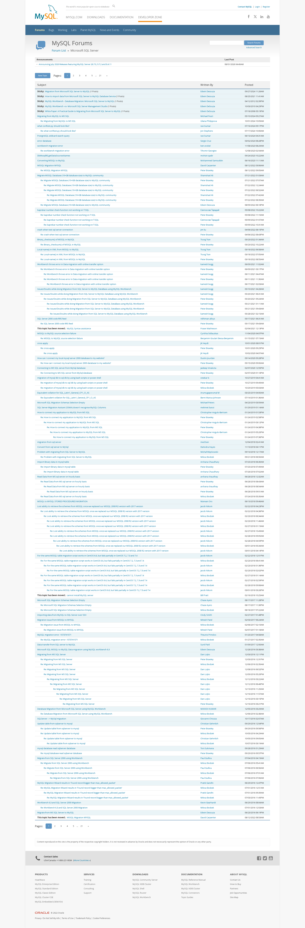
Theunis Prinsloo (208, 634)
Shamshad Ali (206, 175)
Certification (89, 884)
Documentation (121, 17)
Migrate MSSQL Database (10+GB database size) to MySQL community (70, 175)
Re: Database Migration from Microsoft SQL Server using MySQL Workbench (76, 713)
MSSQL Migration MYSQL (49, 165)
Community (129, 30)
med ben (204, 442)
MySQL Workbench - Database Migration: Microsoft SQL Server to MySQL (79, 101)
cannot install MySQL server (80, 595)
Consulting (89, 888)
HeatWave (40, 880)
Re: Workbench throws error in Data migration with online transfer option (75, 269)
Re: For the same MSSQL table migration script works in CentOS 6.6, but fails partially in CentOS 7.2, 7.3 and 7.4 (92, 560)
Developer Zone (150, 17)
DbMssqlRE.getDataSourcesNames (53, 155)
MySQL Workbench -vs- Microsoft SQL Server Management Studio (76, 106)
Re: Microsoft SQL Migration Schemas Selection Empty (66, 605)
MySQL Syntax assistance (79, 328)
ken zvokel (205, 145)
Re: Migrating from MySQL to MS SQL (58, 121)
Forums (40, 30)
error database (44, 141)
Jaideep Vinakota (208, 368)
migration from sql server (49, 442)
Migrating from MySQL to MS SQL (53, 116)
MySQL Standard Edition (46, 888)
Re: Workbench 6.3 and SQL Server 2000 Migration (64, 807)
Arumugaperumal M (210, 392)
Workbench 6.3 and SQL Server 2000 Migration (59, 802)
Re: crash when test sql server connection (60, 234)
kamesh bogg (206, 264)
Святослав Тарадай (209, 210)
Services (89, 874)
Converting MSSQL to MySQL (51, 160)
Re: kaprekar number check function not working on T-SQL (68, 215)
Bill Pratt (204, 595)
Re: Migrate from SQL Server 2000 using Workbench (65, 763)
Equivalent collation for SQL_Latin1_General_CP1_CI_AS (63, 392)
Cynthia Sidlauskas (209, 333)
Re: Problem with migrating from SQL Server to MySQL (66, 457)
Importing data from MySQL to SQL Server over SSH (61, 615)
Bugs (51, 30)
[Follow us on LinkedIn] (261, 17)
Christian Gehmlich (209, 723)
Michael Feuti (206, 116)
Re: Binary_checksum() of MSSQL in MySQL (61, 244)
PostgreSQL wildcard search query (53, 135)
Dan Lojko (205, 654)
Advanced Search (254, 47)
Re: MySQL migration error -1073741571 (59, 639)
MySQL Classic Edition (45, 893)
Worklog (62, 30)
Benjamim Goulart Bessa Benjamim (217, 338)
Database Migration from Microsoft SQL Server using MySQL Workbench (71, 709)
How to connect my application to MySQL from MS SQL (63, 412)
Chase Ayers (206, 600)
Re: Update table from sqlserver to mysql (60, 728)
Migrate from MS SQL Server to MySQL (55, 812)
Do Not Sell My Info (51, 918)
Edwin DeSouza (207, 106)
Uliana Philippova (208, 121)
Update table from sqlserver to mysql (54, 723)
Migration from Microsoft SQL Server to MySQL (67, 91)
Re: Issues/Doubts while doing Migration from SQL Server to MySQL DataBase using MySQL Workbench (89, 294)
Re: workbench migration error (55, 150)
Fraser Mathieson (208, 328)
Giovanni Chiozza (208, 718)
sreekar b (204, 378)
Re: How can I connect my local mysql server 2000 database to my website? (76, 363)
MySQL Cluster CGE (44, 897)
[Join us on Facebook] (248, 17)
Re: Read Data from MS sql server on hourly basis (64, 481)
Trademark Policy (83, 918)
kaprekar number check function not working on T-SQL (63, 210)
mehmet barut (207, 407)
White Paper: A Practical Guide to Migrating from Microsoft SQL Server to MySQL (83, 111)
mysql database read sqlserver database (56, 748)
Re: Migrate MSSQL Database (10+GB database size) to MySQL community (75, 180)
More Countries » (82, 860)
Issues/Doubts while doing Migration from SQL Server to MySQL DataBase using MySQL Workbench (84, 289)
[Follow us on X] (254, 17)
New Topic (42, 75)
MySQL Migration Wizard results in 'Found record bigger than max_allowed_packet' (76, 783)
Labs (73, 30)
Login (257, 6)
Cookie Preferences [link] (101, 918)
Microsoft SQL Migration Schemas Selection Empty (61, 402)
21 (100, 75)
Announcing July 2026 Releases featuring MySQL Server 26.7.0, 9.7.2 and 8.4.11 (75, 64)
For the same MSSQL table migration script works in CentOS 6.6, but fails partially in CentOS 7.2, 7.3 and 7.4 (87, 555)
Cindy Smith (206, 615)
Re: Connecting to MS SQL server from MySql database (66, 373)
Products (41, 874)
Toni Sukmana (207, 748)
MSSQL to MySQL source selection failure (56, 333)
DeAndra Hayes (207, 447)
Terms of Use (68, 918)
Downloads (96, 17)
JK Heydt (204, 343)
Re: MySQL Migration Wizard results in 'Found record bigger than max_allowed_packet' (81, 788)
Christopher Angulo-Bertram (213, 412)
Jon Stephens (206, 131)
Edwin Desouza (207, 91)
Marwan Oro (206, 501)
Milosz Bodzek (207, 388)
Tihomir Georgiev (208, 150)
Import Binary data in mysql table (53, 462)
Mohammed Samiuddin (211, 160)
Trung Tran (205, 239)
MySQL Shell (138, 888)
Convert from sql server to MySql (52, 447)
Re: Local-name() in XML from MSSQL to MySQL (63, 254)
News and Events (109, 30)
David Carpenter (208, 165)
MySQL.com (74, 17)
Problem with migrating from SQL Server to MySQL (61, 452)
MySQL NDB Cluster (141, 884)
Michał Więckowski (209, 452)
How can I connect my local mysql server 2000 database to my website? (71, 358)
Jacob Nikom (206, 506)
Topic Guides (187, 897)
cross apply (42, 343)
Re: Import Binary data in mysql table (58, 467)
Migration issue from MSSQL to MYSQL (55, 620)
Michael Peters (207, 402)
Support (88, 893)
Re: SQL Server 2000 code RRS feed (57, 323)
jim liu (203, 229)
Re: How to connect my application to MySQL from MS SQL (68, 417)
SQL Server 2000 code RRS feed (51, 318)
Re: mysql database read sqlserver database (61, 753)
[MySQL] (46, 13)
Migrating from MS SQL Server (51, 654)
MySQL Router (139, 893)
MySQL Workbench (141, 897)
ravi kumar (205, 126)
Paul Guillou (206, 758)
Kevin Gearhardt (208, 802)
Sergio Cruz (205, 141)
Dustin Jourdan (207, 358)
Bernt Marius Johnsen (210, 397)
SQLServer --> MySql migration (51, 718)
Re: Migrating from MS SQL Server (56, 659)
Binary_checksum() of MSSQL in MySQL (55, 239)
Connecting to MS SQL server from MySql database (61, 368)
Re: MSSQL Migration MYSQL (54, 170)
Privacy (38, 918)
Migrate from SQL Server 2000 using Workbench (59, 758)
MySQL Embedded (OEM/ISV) (49, 901)
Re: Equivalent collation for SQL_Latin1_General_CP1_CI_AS (68, 397)
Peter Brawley (207, 170)
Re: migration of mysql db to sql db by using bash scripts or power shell (74, 382)
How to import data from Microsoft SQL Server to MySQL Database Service (80, 96)
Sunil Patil (205, 644)
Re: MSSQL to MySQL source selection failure (62, 338)
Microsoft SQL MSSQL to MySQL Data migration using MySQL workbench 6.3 (73, 649)
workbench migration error (50, 145)
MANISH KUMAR (208, 709)
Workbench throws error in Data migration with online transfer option (70, 264)
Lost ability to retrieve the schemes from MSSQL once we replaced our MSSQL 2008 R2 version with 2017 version (90, 506)
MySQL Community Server (145, 880)
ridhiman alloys (207, 318)
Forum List (59, 50)
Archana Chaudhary (209, 462)
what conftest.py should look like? (53, 126)
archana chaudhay (209, 476)
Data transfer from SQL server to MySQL (56, 644)
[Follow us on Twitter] (264, 859)
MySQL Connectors (190, 893)
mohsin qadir (206, 155)
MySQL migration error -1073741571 (54, 634)
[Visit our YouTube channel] (267, 17)
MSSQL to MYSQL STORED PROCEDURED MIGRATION (62, 501)
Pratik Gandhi (206, 783)
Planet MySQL (88, 30)
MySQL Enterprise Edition (47, 884)
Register (266, 6)
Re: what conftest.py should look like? (58, 131)
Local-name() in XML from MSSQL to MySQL (58, 249)
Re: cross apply (47, 348)
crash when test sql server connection (55, 229)
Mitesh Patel (206, 620)
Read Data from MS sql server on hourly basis (58, 476)
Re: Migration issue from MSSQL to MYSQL (61, 624)
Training (87, 880)
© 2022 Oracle (57, 913)
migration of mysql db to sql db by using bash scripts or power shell (69, 378)
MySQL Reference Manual (193, 880)
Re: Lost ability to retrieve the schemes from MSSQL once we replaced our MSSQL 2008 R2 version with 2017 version (95, 511)
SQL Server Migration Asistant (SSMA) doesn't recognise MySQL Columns (71, 407)
